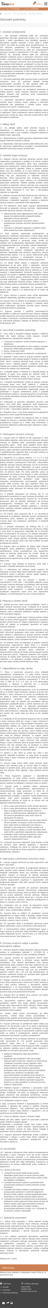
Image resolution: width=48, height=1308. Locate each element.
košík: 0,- (39, 4)
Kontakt (6, 1287)
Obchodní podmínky (20, 14)
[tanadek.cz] (1, 14)
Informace (7, 14)
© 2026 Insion (5, 1307)
